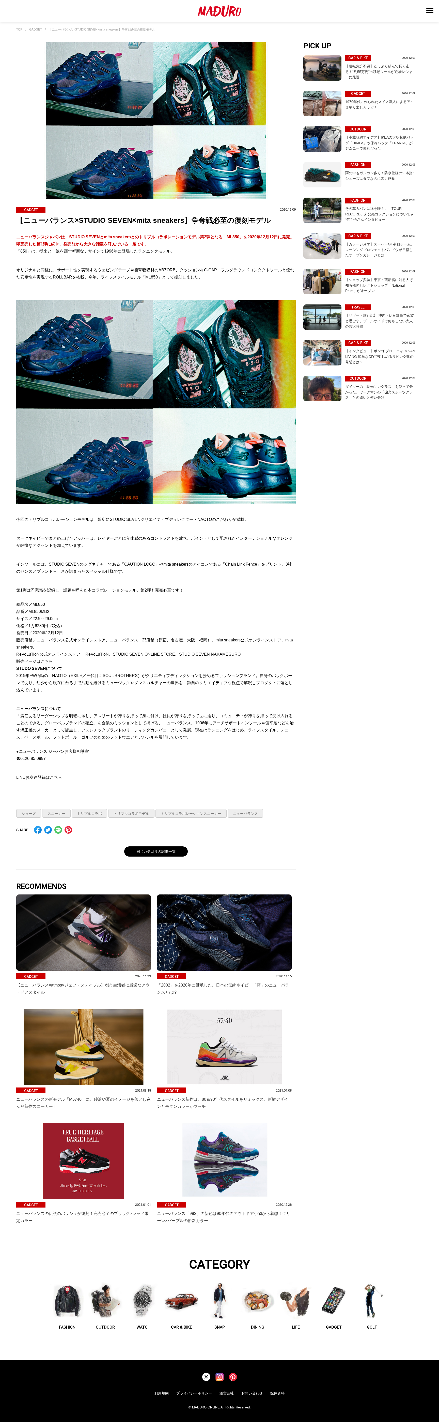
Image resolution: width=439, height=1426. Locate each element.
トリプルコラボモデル (131, 814)
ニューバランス (245, 814)
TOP (19, 29)
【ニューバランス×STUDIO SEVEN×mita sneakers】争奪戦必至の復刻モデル (102, 29)
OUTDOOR (105, 1327)
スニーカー (56, 814)
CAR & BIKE (181, 1327)
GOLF (372, 1327)
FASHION (67, 1327)
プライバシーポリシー (194, 1393)
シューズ (29, 814)
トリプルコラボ (89, 814)
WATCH (143, 1327)
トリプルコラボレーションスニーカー (191, 814)
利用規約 (161, 1393)
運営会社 (227, 1393)
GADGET (35, 29)
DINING (257, 1327)
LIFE (296, 1327)
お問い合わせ (252, 1393)
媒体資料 (277, 1393)
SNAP (219, 1327)
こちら (47, 661)
